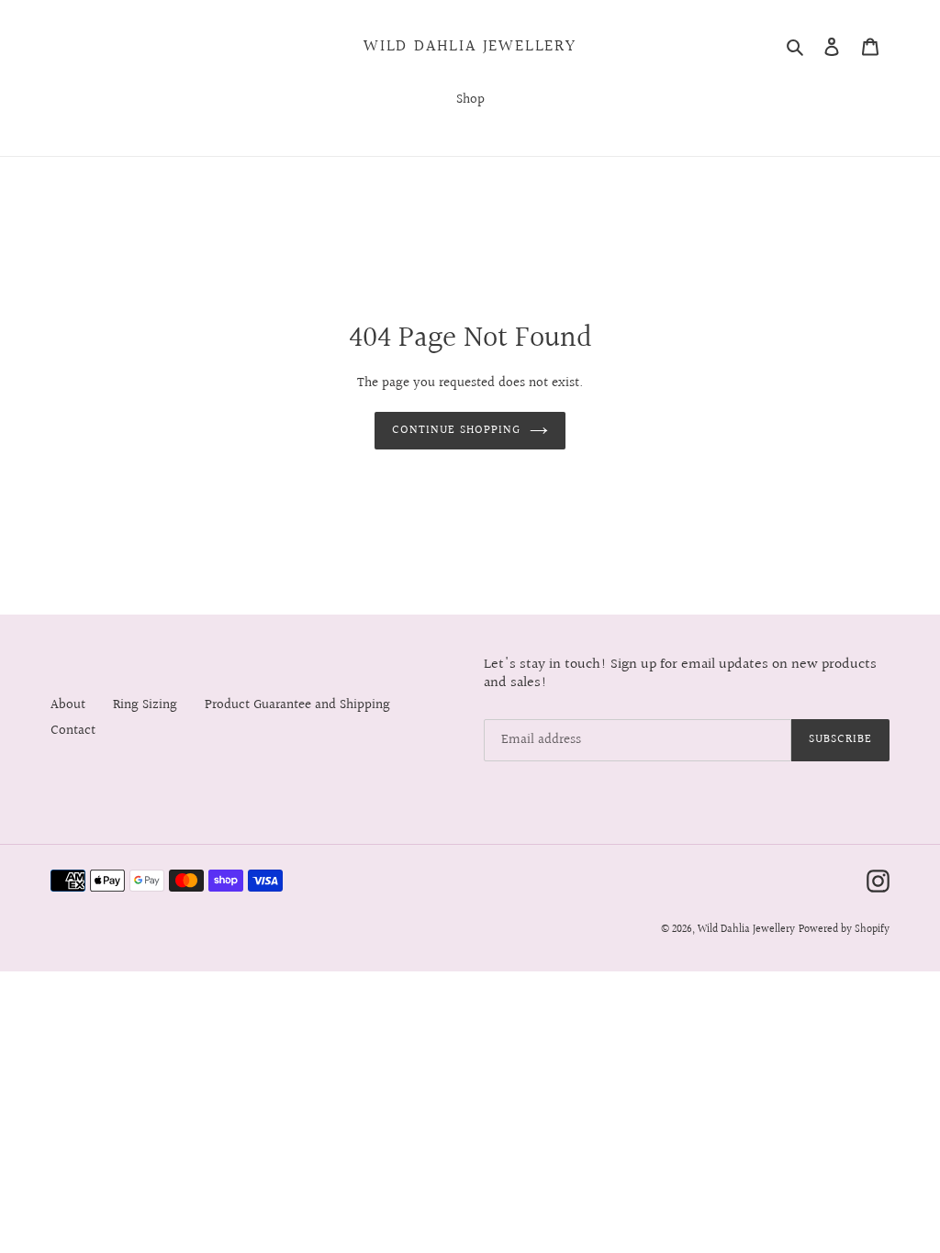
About (67, 704)
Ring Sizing (145, 704)
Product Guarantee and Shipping (297, 704)
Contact (72, 730)
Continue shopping (456, 430)
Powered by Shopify (844, 929)
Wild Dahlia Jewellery (470, 47)
